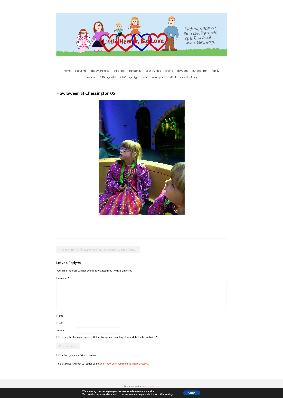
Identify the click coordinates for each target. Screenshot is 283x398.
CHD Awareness (100, 70)
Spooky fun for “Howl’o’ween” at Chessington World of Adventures (100, 249)
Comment (62, 277)
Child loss (119, 70)
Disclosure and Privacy (184, 77)
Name (59, 315)
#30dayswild (108, 77)
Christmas (135, 70)
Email (59, 323)
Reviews (90, 77)
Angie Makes (152, 386)
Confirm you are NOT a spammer (77, 355)
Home (67, 70)
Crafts (169, 70)
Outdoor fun (199, 70)
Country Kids (153, 70)
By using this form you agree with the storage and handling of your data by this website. (107, 336)
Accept (191, 392)
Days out (182, 70)
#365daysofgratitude (133, 77)
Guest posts (158, 77)
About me (80, 70)
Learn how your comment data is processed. (124, 363)
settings (169, 394)
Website (61, 330)
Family (215, 70)
